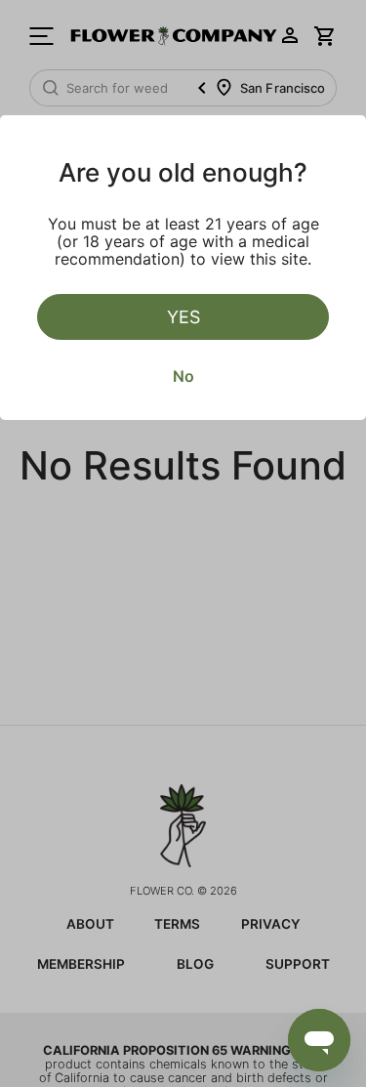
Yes (183, 317)
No (183, 376)
